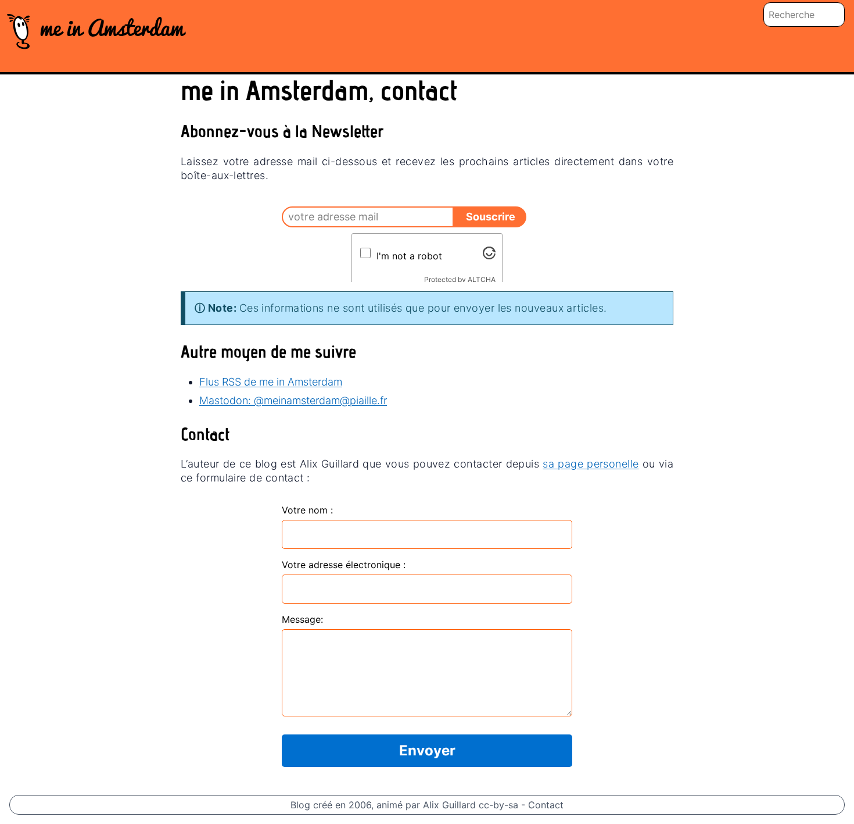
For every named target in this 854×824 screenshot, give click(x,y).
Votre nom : (307, 510)
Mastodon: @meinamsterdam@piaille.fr (293, 400)
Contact (546, 805)
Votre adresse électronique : (344, 564)
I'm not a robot (409, 256)
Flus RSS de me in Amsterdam (270, 382)
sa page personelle (590, 464)
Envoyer (427, 750)
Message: (302, 619)
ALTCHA (482, 279)
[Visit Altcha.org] (489, 253)
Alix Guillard (449, 805)
